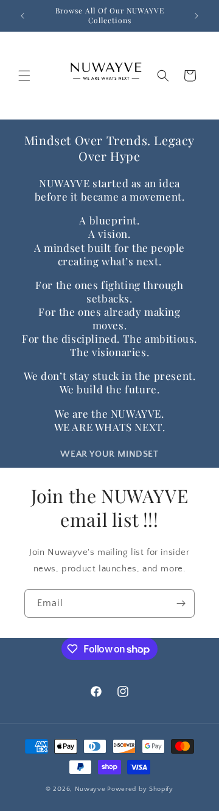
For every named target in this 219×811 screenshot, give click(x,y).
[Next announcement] (196, 15)
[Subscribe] (180, 603)
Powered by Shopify (140, 789)
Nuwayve (90, 789)
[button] (24, 75)
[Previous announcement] (22, 15)
